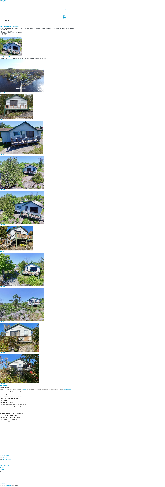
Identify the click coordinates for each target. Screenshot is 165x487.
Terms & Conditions (3, 483)
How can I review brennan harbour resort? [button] (10, 406)
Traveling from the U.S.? (4, 472)
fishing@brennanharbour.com (6, 1)
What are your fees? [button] (5, 387)
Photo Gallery (2, 469)
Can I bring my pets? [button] (5, 400)
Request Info (2, 36)
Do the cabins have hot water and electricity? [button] (11, 396)
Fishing (64, 9)
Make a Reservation (3, 481)
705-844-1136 (5, 457)
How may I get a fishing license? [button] (8, 421)
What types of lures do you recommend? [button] (10, 417)
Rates (64, 16)
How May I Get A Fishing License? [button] (8, 419)
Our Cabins (65, 8)
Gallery (64, 15)
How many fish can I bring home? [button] (8, 426)
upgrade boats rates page (67, 389)
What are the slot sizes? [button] (6, 424)
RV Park (64, 17)
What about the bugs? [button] (5, 411)
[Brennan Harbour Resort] (61, 13)
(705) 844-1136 (3, 0)
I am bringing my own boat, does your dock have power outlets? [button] (15, 391)
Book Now (65, 18)
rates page (24, 389)
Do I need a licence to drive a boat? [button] (8, 415)
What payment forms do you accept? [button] (9, 398)
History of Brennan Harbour (4, 465)
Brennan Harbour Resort (7, 485)
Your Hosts (2, 467)
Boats (64, 10)
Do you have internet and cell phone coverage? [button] (11, 413)
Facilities (1, 474)
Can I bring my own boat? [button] (6, 394)
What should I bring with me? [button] (7, 402)
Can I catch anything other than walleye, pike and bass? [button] (13, 404)
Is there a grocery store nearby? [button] (8, 409)
